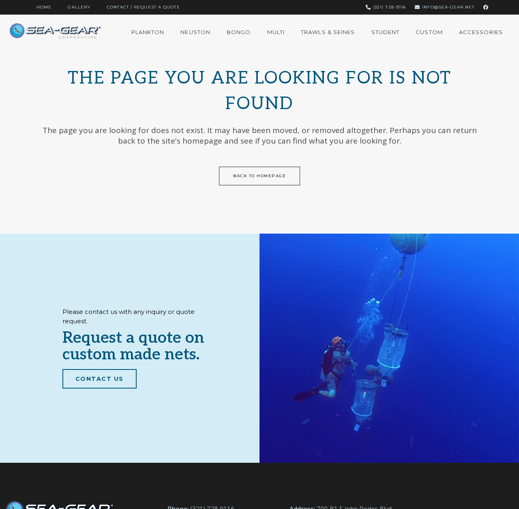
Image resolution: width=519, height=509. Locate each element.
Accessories (481, 32)
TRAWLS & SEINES (328, 32)
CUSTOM (429, 32)
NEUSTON (195, 32)
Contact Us (99, 378)
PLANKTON (148, 32)
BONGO (239, 32)
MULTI (276, 32)
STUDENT (385, 32)
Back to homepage (259, 175)
